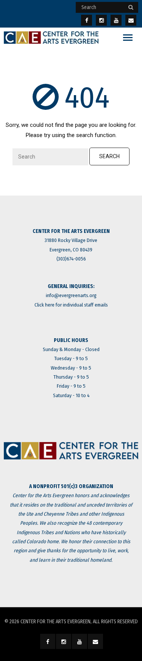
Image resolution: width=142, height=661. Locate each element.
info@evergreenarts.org (71, 295)
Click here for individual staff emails (71, 305)
